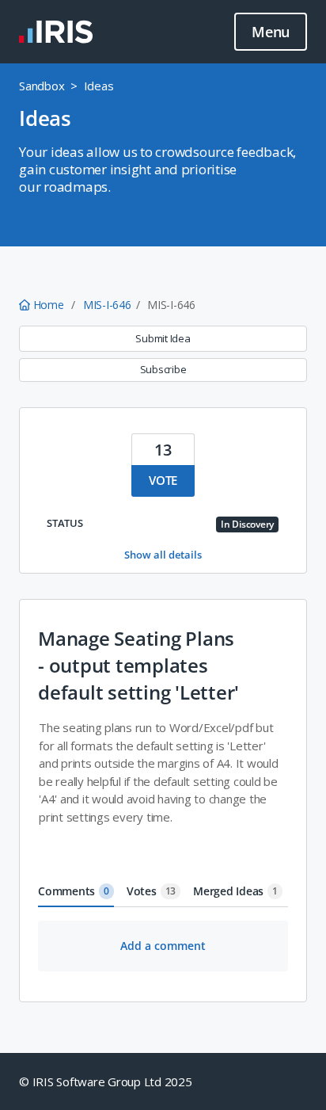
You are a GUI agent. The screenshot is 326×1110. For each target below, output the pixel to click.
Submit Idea (162, 338)
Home (48, 304)
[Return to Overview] (56, 32)
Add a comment (163, 945)
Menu (271, 31)
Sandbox (41, 85)
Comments (73, 890)
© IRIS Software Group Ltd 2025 (105, 1081)
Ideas (99, 85)
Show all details (163, 554)
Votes (151, 890)
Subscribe (163, 369)
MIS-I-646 (107, 304)
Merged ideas (235, 890)
